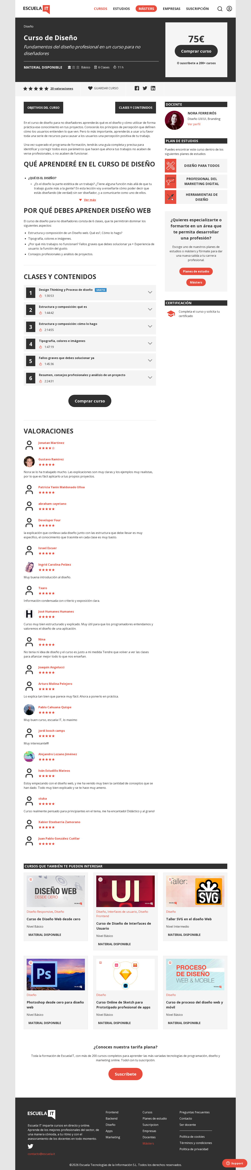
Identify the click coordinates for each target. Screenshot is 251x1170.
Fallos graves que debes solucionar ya (66, 358)
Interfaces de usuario (122, 912)
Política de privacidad (194, 1149)
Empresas (171, 8)
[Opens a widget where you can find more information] (234, 1163)
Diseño (28, 26)
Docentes (149, 1137)
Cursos (100, 8)
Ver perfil (194, 124)
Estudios (121, 8)
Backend (111, 1118)
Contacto (186, 1118)
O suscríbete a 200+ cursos (196, 63)
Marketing (113, 1137)
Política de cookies (192, 1137)
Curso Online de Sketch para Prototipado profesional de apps (123, 1004)
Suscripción (197, 8)
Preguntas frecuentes (195, 1112)
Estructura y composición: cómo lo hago (68, 324)
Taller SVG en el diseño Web (189, 919)
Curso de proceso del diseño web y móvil (194, 1004)
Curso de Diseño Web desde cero (53, 919)
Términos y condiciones (196, 1143)
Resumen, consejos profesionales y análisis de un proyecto (82, 375)
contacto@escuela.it (41, 1154)
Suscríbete (125, 1074)
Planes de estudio (196, 271)
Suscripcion (150, 1125)
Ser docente (188, 1125)
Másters (196, 282)
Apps (109, 1131)
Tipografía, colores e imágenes (62, 341)
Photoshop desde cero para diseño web (55, 1004)
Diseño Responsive (40, 912)
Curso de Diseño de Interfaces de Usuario (123, 926)
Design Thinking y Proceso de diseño (66, 290)
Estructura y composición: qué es (63, 307)
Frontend (112, 1112)
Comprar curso (196, 51)
